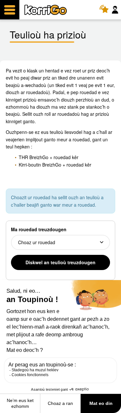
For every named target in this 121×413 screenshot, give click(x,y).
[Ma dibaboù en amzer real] (106, 9)
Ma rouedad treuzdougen (38, 229)
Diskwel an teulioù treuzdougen (60, 262)
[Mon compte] (116, 9)
